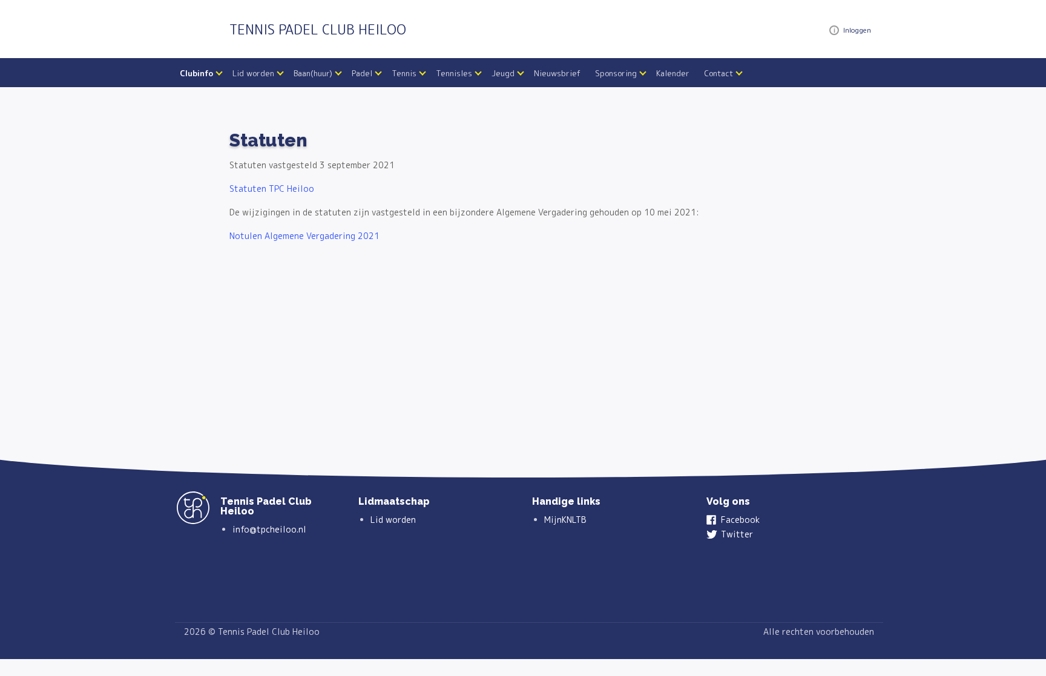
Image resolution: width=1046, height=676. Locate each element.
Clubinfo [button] (196, 73)
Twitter (737, 534)
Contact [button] (718, 73)
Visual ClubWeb (834, 30)
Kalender (672, 73)
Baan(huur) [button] (313, 73)
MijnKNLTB (565, 519)
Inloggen (857, 30)
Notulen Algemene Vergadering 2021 (304, 235)
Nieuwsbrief (557, 73)
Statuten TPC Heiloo (271, 188)
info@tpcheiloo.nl (269, 529)
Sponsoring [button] (616, 73)
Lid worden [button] (253, 73)
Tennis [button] (404, 73)
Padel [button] (362, 73)
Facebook (740, 519)
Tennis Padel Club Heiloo (317, 29)
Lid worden (393, 519)
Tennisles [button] (454, 73)
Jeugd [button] (503, 73)
